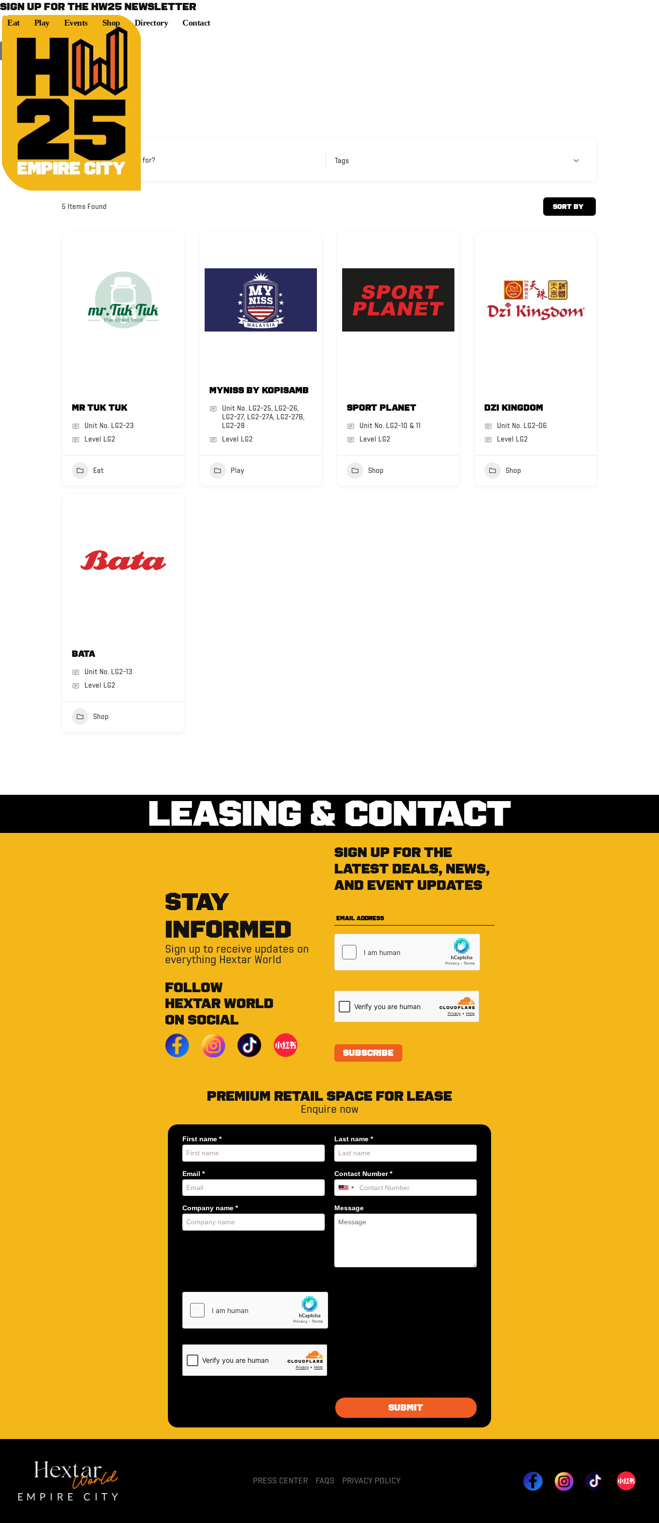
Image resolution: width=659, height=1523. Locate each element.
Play (237, 470)
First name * (201, 1139)
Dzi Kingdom (513, 407)
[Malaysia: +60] (346, 1188)
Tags (342, 161)
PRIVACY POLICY (371, 1480)
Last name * (353, 1139)
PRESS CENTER (280, 1480)
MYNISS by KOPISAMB (259, 390)
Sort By (568, 206)
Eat (98, 470)
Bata (83, 654)
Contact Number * (363, 1173)
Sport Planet (381, 407)
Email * (193, 1173)
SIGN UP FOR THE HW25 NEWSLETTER (98, 7)
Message (349, 1208)
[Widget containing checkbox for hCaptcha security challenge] (407, 952)
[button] (329, 37)
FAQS (325, 1480)
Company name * (210, 1208)
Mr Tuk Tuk (99, 407)
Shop (376, 470)
